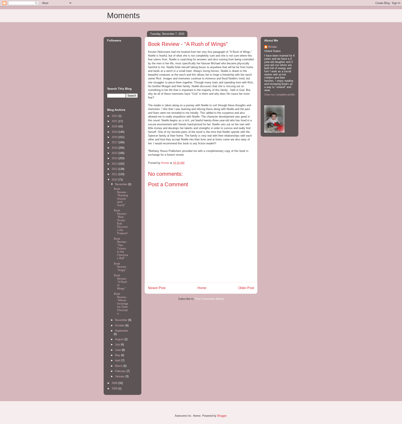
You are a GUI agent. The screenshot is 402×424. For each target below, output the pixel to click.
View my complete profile (279, 94)
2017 (115, 142)
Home (201, 288)
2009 (115, 383)
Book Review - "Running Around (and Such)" (121, 197)
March (119, 365)
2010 (115, 179)
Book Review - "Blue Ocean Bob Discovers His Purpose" (121, 222)
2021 (115, 121)
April (118, 360)
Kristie (272, 46)
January (120, 376)
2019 (115, 131)
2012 (115, 169)
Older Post (246, 288)
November (121, 320)
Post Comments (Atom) (209, 298)
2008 (115, 388)
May (118, 355)
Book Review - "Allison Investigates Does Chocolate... (121, 303)
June (118, 350)
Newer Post (156, 288)
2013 (115, 163)
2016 (115, 147)
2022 (115, 116)
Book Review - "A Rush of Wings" (121, 282)
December (121, 184)
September (121, 330)
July (118, 344)
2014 (115, 158)
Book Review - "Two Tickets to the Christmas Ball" (121, 248)
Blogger (221, 415)
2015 (115, 153)
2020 (115, 126)
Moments (123, 15)
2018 (115, 137)
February (120, 371)
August (119, 339)
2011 (115, 174)
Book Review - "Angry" (121, 267)
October (120, 325)
